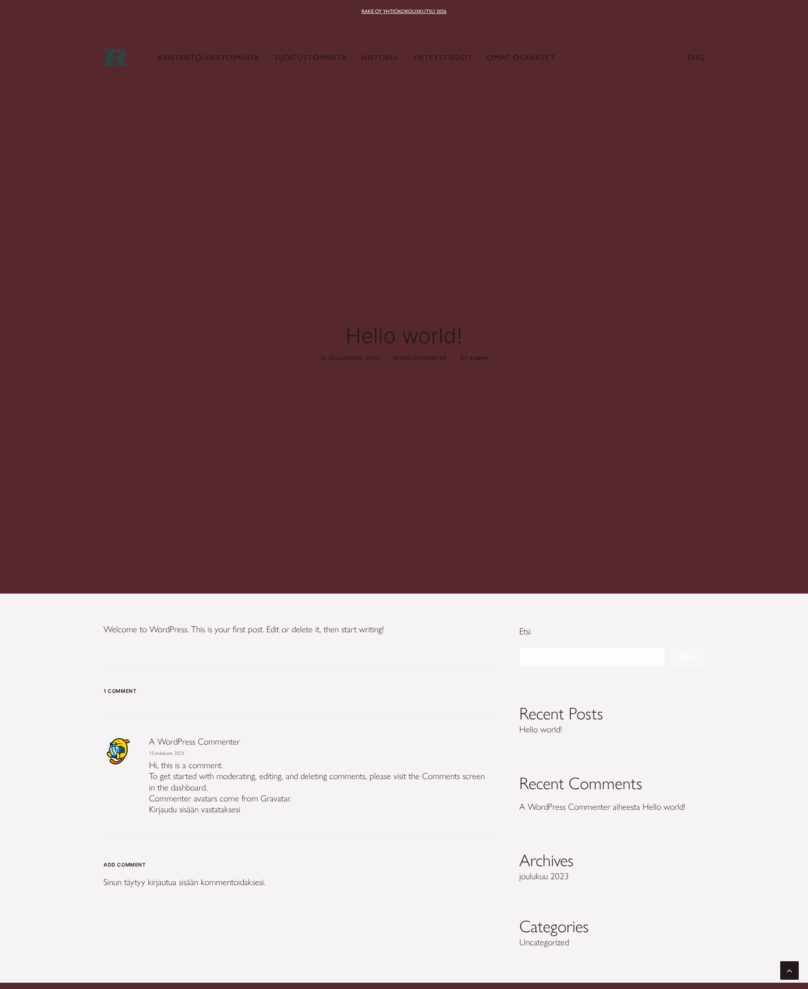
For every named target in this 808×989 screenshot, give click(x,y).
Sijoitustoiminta (310, 57)
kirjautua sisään (173, 882)
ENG (696, 57)
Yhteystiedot (443, 57)
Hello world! (664, 806)
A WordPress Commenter (194, 741)
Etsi (525, 631)
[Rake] (116, 57)
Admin (478, 358)
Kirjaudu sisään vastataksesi (194, 809)
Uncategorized (423, 358)
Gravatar (275, 798)
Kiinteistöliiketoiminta (209, 57)
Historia (380, 57)
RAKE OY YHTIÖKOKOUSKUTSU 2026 (404, 11)
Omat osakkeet (521, 57)
